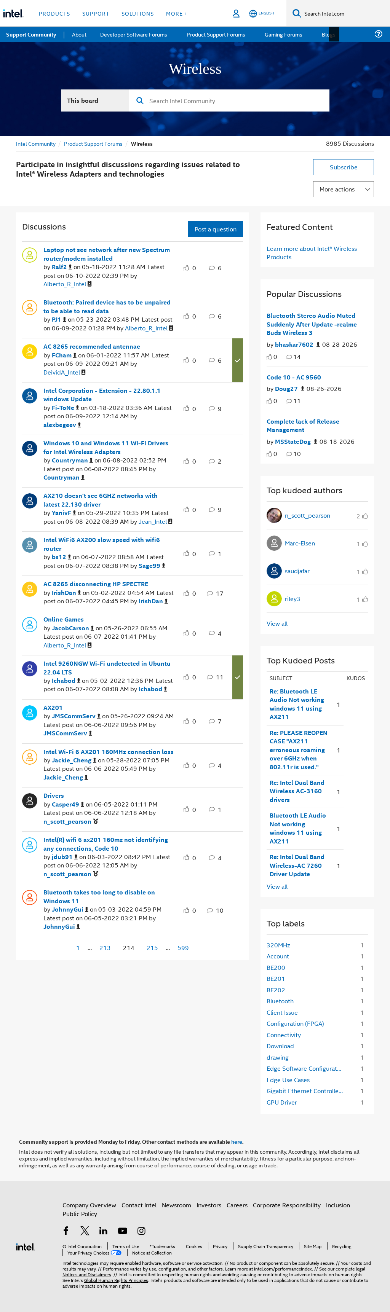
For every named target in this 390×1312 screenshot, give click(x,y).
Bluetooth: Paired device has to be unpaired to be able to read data (107, 305)
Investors (209, 1204)
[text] (269, 356)
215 (152, 946)
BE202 (276, 989)
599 (183, 946)
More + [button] (177, 13)
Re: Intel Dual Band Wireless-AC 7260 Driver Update (297, 864)
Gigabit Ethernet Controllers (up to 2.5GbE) (307, 1090)
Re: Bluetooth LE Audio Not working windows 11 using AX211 (297, 703)
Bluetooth (280, 1000)
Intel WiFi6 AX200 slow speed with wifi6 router (101, 543)
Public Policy (79, 1212)
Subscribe (344, 166)
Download (280, 1045)
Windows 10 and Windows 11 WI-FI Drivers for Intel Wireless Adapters (105, 446)
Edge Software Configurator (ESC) (307, 1067)
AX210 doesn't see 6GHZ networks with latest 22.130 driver (100, 499)
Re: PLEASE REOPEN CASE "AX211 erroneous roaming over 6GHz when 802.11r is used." (299, 749)
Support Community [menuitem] (31, 34)
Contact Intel (139, 1204)
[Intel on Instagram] (141, 1230)
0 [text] (275, 355)
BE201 (276, 977)
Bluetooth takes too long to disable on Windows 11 (99, 895)
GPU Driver (282, 1101)
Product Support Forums (93, 143)
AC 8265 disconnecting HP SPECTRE (95, 583)
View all (277, 622)
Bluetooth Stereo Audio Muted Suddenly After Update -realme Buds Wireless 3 (312, 323)
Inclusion (338, 1204)
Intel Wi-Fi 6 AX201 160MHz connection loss (108, 751)
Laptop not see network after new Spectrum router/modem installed (106, 253)
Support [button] (95, 13)
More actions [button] (337, 188)
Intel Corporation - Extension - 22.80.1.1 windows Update (102, 394)
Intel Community (36, 143)
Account (278, 955)
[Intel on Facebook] (65, 1230)
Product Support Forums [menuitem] (215, 34)
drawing (278, 1056)
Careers (237, 1204)
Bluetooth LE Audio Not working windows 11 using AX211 (298, 827)
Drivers (53, 795)
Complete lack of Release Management (303, 425)
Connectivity (284, 1034)
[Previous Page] (63, 947)
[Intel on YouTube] (122, 1230)
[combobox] (229, 100)
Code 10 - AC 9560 (294, 376)
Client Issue (282, 1011)
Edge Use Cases (288, 1078)
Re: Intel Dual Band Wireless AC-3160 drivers (297, 790)
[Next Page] (201, 947)
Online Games (63, 618)
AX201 (53, 707)
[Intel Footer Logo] (25, 1245)
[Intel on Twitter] (84, 1230)
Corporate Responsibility (287, 1204)
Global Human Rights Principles (116, 1279)
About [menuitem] (79, 34)
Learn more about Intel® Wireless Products (312, 251)
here (236, 1141)
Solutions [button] (137, 13)
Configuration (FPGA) (295, 1022)
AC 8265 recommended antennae (91, 345)
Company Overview (89, 1204)
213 (105, 946)
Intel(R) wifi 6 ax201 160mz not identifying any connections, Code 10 (105, 843)
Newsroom (176, 1204)
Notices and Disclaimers (86, 1273)
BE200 (276, 966)
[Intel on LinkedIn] (103, 1230)
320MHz (278, 944)
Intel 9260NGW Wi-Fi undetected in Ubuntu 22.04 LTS (107, 667)
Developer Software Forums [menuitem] (133, 34)
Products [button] (54, 13)
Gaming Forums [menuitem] (282, 34)
